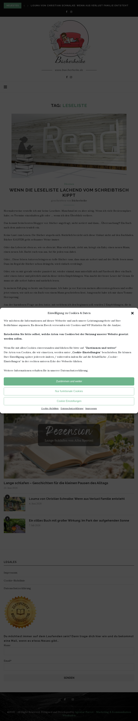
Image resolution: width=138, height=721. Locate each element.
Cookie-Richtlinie (50, 408)
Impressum (91, 408)
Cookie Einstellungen (69, 401)
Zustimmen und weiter (69, 381)
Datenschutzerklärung (72, 408)
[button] (132, 313)
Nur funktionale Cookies (69, 391)
